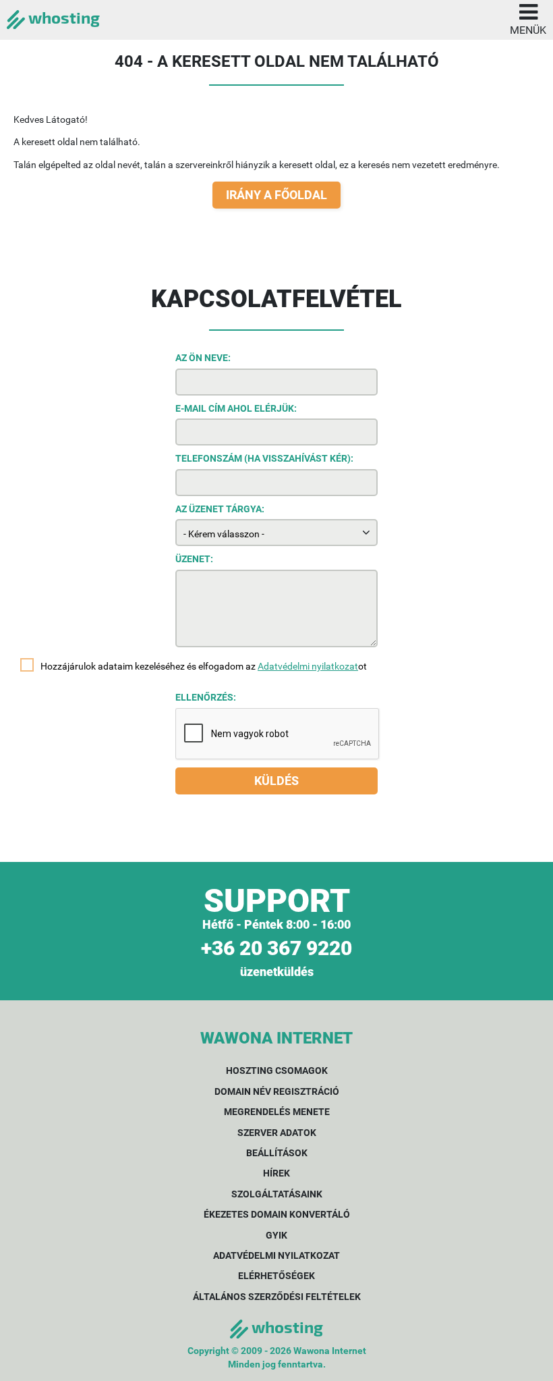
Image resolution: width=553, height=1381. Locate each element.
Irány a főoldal (276, 195)
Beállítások (277, 1152)
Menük (528, 30)
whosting (62, 17)
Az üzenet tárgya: (219, 509)
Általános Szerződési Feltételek (277, 1296)
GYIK (276, 1235)
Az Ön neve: (203, 357)
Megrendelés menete (277, 1111)
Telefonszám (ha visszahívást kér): (264, 458)
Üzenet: (194, 558)
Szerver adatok (276, 1132)
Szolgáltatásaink (276, 1194)
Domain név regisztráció (276, 1091)
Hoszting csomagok (277, 1070)
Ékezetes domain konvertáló (277, 1214)
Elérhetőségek (276, 1275)
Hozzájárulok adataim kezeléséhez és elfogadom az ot (203, 666)
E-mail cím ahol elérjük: (236, 408)
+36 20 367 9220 (276, 948)
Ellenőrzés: (205, 697)
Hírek (276, 1173)
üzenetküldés (277, 972)
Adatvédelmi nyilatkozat (308, 666)
